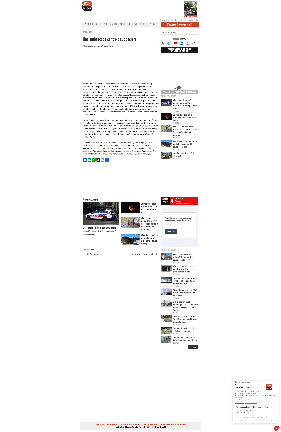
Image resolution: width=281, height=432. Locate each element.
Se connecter (164, 20)
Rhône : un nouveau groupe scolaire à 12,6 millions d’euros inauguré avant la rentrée (184, 257)
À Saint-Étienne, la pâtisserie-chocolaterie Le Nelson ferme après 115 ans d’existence (184, 269)
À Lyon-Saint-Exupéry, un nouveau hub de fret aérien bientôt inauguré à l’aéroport (150, 239)
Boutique (192, 20)
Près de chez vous (110, 24)
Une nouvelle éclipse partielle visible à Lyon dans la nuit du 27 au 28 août (150, 208)
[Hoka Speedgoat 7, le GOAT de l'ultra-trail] (166, 155)
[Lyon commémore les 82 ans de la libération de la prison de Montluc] (166, 339)
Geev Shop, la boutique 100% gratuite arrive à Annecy (183, 329)
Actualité (92, 249)
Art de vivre (133, 24)
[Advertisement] (121, 65)
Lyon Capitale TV (164, 424)
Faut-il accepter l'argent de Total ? (143, 254)
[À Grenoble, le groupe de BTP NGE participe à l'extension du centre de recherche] (166, 292)
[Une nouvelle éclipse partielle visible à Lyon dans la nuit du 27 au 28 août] (130, 212)
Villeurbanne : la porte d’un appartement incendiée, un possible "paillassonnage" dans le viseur (99, 231)
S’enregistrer (174, 20)
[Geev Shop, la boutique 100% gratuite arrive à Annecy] (166, 330)
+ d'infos (193, 347)
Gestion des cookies (150, 424)
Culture (123, 24)
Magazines (183, 20)
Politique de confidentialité (133, 424)
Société (98, 24)
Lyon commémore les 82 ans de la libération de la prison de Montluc (185, 338)
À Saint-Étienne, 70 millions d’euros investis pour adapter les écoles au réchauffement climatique (149, 224)
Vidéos (152, 24)
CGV (121, 424)
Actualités (89, 24)
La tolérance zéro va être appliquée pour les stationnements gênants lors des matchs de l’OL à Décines (185, 305)
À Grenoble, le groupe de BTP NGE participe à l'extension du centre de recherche (185, 293)
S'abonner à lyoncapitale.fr (179, 24)
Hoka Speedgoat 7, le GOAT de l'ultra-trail (184, 154)
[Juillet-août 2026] (190, 9)
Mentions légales (112, 424)
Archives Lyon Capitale (178, 424)
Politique (143, 24)
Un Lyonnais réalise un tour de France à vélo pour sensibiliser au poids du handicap (185, 319)
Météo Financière (93, 254)
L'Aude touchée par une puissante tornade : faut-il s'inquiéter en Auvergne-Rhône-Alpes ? (185, 281)
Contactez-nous (100, 424)
